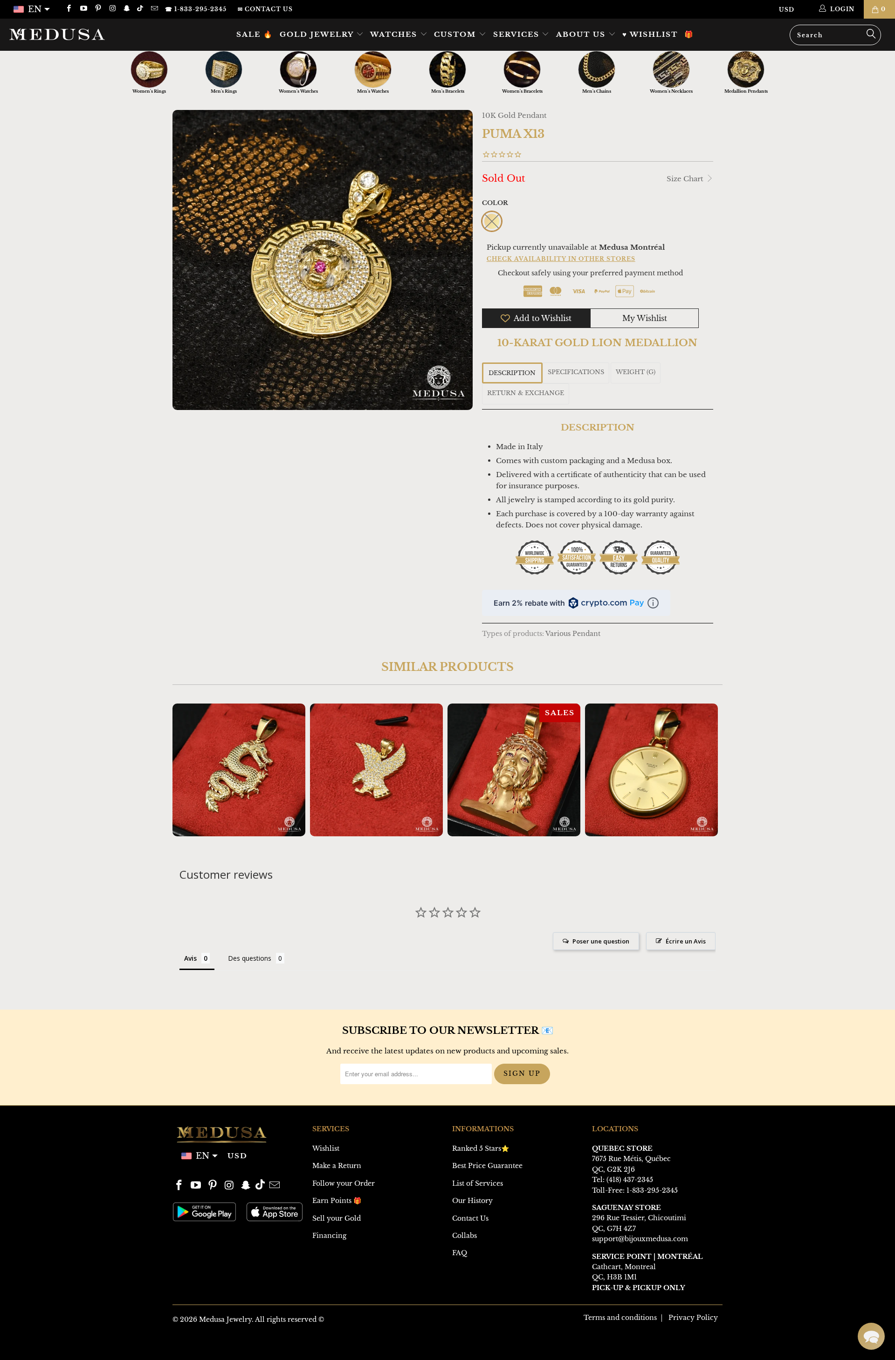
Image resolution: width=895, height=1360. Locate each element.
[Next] (709, 770)
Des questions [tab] (249, 958)
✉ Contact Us (265, 9)
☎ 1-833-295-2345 (196, 9)
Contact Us (470, 1218)
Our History (472, 1200)
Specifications (576, 372)
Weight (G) (635, 372)
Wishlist (325, 1148)
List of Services (477, 1183)
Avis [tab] (190, 958)
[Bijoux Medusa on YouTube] (83, 9)
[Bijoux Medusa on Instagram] (112, 9)
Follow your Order (343, 1183)
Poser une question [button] (600, 941)
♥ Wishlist (650, 34)
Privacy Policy (693, 1317)
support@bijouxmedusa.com (640, 1239)
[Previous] (186, 770)
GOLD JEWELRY (318, 34)
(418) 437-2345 (629, 1179)
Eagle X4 (376, 770)
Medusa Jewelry (225, 1319)
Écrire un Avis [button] (686, 941)
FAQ (459, 1253)
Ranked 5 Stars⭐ (480, 1148)
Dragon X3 (238, 770)
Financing (329, 1235)
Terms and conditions (620, 1317)
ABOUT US (582, 34)
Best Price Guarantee (487, 1166)
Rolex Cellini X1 (651, 770)
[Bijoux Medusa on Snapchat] (127, 9)
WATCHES (395, 34)
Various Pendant (572, 634)
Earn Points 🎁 (336, 1200)
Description (512, 373)
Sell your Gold (336, 1218)
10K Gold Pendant (514, 115)
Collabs (464, 1235)
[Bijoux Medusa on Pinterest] (98, 9)
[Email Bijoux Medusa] (154, 9)
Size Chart (686, 178)
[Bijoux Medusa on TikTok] (141, 9)
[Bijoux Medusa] (76, 34)
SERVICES (517, 34)
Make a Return (336, 1166)
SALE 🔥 (254, 34)
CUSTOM (456, 34)
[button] (871, 1336)
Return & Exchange (525, 393)
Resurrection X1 (514, 770)
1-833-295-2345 (652, 1190)
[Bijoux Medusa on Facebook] (68, 9)
